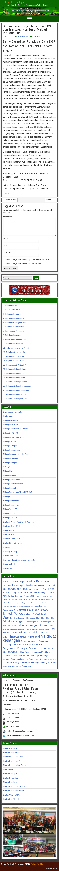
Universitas (7, 568)
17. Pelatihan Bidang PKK (13, 373)
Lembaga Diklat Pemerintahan (18, 644)
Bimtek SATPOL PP (11, 799)
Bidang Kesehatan (10, 458)
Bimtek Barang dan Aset (13, 761)
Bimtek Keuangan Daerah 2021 (22, 596)
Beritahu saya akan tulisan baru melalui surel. (24, 264)
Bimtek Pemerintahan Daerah (14, 765)
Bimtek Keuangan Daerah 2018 (40, 589)
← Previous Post (9, 200)
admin (7, 36)
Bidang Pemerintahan (11, 480)
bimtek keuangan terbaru (33, 609)
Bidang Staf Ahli (9, 513)
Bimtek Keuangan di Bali (44, 596)
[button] (29, 820)
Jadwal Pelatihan (37, 864)
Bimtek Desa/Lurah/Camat (13, 757)
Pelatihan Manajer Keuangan (36, 655)
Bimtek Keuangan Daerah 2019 (17, 592)
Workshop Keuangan (21, 666)
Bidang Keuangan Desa (12, 467)
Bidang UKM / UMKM (11, 518)
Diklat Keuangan (13, 621)
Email (6, 245)
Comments (36, 36)
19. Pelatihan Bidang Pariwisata (15, 382)
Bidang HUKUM (9, 441)
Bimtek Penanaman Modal (13, 791)
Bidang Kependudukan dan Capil (16, 454)
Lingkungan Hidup (10, 551)
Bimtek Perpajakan (10, 778)
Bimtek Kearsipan (10, 774)
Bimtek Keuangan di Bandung (12, 599)
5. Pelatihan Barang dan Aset (14, 323)
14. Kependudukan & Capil (13, 361)
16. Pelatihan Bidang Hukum (14, 369)
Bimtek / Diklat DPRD (11, 526)
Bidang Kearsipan (10, 446)
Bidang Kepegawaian (11, 450)
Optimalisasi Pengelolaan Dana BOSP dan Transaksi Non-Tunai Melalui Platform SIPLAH (28, 29)
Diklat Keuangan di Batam (41, 629)
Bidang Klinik (8, 471)
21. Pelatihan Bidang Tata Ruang (16, 390)
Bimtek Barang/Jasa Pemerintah (16, 786)
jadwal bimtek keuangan (24, 636)
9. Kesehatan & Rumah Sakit (14, 339)
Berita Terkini (8, 416)
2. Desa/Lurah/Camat (11, 310)
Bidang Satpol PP (10, 509)
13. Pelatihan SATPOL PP (13, 356)
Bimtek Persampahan (11, 539)
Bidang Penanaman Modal (13, 484)
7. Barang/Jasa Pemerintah (14, 331)
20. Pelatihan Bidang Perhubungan (17, 386)
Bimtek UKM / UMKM (11, 795)
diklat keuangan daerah (33, 625)
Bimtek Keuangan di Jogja (16, 603)
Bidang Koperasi (9, 475)
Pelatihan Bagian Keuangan (28, 652)
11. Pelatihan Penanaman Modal (16, 348)
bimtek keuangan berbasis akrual (24, 585)
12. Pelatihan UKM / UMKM (14, 352)
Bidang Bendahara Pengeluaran (15, 429)
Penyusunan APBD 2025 (13, 556)
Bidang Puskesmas (11, 501)
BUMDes (6, 547)
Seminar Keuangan (11, 659)
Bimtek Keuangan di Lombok (35, 603)
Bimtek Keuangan (38, 581)
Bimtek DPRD (8, 769)
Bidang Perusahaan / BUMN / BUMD (17, 492)
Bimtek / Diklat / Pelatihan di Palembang (19, 522)
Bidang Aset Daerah (11, 420)
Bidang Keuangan (10, 463)
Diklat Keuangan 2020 (47, 622)
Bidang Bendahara (10, 425)
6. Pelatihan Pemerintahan (13, 327)
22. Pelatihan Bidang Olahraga (15, 394)
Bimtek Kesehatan (10, 782)
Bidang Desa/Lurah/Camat (13, 437)
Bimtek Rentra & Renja (12, 543)
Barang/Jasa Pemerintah (13, 412)
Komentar (7, 217)
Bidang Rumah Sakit (11, 505)
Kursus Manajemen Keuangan (34, 641)
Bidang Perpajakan (10, 488)
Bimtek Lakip (8, 535)
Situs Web (7, 252)
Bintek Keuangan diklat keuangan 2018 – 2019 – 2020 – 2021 (34, 618)
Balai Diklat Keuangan (14, 581)
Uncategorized (22, 36)
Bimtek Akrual (8, 530)
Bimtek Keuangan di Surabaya (29, 606)
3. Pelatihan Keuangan (12, 314)
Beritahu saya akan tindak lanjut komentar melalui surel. (28, 260)
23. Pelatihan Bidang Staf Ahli (15, 399)
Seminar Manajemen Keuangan (34, 659)
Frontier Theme (52, 868)
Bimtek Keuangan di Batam (31, 599)
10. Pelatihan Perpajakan (13, 344)
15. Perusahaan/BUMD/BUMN (15, 365)
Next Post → (51, 200)
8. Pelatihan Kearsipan (12, 335)
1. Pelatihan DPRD (10, 306)
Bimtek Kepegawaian (11, 753)
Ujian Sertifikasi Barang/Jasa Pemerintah (19, 560)
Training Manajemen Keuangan (26, 662)
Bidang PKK (8, 496)
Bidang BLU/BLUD (10, 433)
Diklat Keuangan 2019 (32, 622)
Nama (6, 238)
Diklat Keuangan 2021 (10, 625)
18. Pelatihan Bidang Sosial (14, 377)
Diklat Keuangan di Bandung (23, 629)
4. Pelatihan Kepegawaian (13, 318)
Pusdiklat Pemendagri (12, 2)
